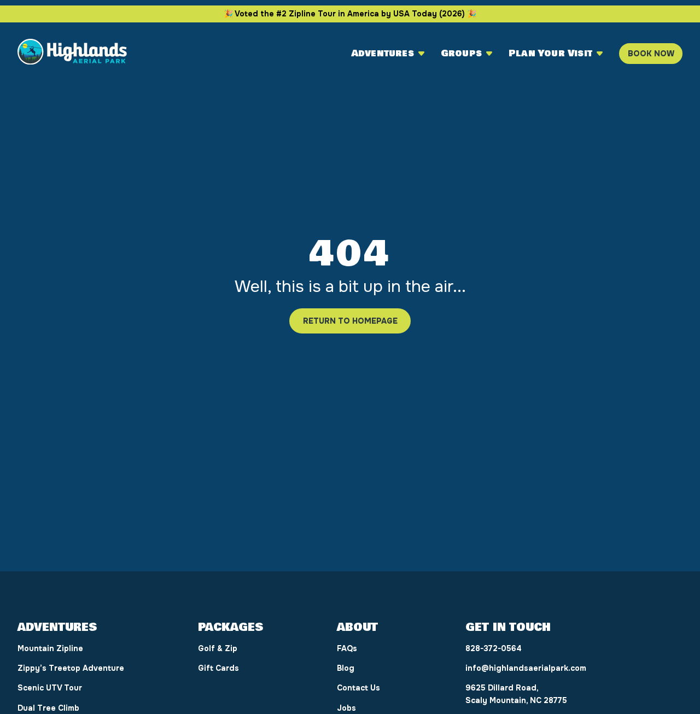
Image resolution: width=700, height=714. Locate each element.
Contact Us (358, 688)
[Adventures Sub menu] (421, 53)
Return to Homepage (350, 321)
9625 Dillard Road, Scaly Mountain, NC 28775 (516, 694)
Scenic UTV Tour (50, 688)
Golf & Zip (217, 648)
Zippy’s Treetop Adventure (71, 668)
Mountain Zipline (50, 648)
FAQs (347, 648)
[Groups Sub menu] (489, 53)
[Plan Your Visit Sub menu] (600, 53)
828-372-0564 (493, 648)
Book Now (651, 53)
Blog (345, 668)
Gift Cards (218, 668)
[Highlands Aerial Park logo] (72, 54)
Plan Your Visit (550, 54)
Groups (461, 54)
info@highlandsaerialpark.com (525, 668)
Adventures (383, 54)
